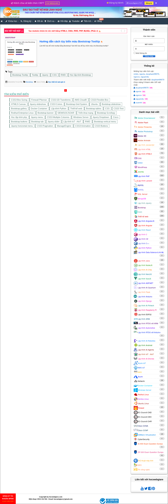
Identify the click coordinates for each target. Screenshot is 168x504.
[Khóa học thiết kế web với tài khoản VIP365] (156, 3)
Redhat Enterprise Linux (22, 113)
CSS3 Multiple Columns (58, 117)
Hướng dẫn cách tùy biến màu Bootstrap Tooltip (70, 41)
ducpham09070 (152, 74)
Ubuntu (94, 104)
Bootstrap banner (46, 113)
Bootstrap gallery (19, 108)
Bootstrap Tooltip (20, 75)
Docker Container (39, 108)
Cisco (115, 117)
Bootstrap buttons (19, 121)
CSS (54, 75)
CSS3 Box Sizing (19, 100)
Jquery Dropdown (101, 117)
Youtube (76, 21)
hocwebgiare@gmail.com (63, 499)
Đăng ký (149, 3)
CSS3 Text (119, 108)
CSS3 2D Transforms (61, 100)
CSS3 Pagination (45, 126)
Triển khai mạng (85, 113)
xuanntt (138, 103)
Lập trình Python (58, 108)
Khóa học (12, 21)
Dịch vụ (50, 21)
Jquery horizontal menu (22, 126)
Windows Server (81, 117)
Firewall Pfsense (39, 100)
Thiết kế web (76, 108)
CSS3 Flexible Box (99, 100)
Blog (99, 20)
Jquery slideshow (38, 104)
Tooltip (35, 75)
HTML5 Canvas (18, 104)
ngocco (137, 77)
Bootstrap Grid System (76, 104)
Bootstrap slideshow (111, 104)
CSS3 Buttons (101, 126)
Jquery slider (53, 121)
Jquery (45, 75)
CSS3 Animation (83, 126)
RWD (63, 75)
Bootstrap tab (37, 121)
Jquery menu (37, 117)
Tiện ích (87, 21)
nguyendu (145, 77)
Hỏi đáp (64, 21)
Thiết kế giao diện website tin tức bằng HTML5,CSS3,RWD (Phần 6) (58, 30)
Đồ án (40, 21)
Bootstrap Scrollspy (106, 113)
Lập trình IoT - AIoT (72, 121)
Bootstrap (29, 82)
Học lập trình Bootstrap (80, 75)
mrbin (136, 74)
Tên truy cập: (149, 36)
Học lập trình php (19, 117)
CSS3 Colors (56, 104)
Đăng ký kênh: (116, 2)
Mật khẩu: (149, 44)
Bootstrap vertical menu (105, 121)
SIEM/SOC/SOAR (65, 113)
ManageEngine (64, 126)
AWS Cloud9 (81, 100)
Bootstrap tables (93, 108)
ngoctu (142, 74)
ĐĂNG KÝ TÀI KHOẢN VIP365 (8, 498)
